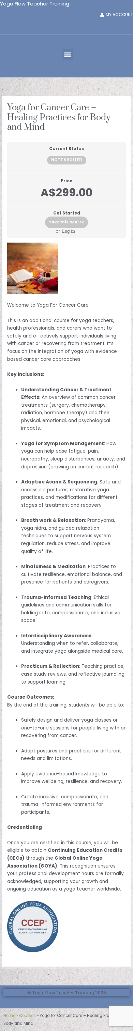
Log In (68, 231)
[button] (67, 54)
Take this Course (67, 222)
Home (9, 1015)
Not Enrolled (66, 160)
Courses (27, 1015)
